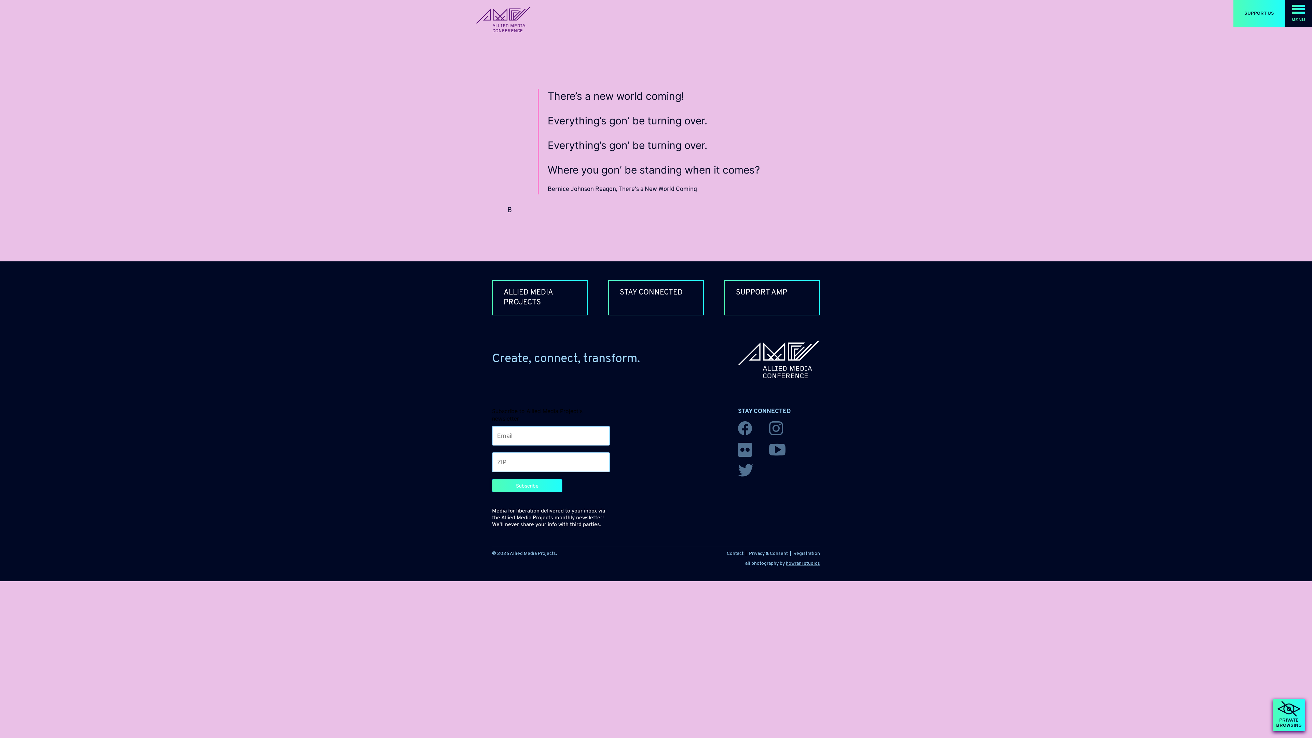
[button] (1298, 13)
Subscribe (527, 486)
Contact (735, 553)
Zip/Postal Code (511, 461)
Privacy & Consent (768, 553)
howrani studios (803, 563)
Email (500, 434)
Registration (806, 553)
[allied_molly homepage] (503, 19)
